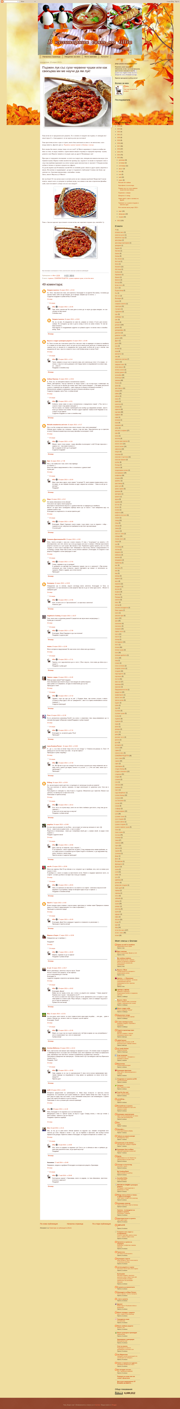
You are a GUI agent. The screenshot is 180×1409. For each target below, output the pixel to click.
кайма (117, 393)
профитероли (119, 695)
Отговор (49, 299)
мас (116, 565)
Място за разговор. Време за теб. (127, 953)
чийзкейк (118, 898)
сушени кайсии (119, 822)
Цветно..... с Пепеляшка (125, 978)
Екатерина (50, 583)
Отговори (52, 303)
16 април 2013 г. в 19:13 (65, 805)
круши (117, 499)
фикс (116, 859)
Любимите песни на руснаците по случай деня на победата (127, 1357)
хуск (116, 877)
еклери (117, 348)
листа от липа (119, 533)
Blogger (114, 1405)
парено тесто (119, 631)
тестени (117, 835)
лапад (117, 520)
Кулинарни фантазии (124, 1070)
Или (48, 1128)
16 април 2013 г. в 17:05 (65, 600)
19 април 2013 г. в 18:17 (59, 968)
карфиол (118, 414)
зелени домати (119, 372)
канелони (118, 404)
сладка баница (119, 769)
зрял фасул (118, 388)
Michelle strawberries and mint (57, 424)
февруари (122, 214)
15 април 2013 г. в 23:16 (66, 290)
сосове (117, 803)
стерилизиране (119, 811)
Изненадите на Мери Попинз (126, 1292)
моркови (117, 584)
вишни (117, 301)
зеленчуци (118, 377)
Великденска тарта (123, 1137)
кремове (117, 491)
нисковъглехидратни (121, 607)
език (116, 346)
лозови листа (119, 539)
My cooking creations (124, 958)
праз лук (117, 681)
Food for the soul (122, 1092)
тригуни (117, 848)
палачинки (118, 623)
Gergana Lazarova (53, 290)
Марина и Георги (52, 935)
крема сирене (119, 489)
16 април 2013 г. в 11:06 (59, 646)
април (121, 180)
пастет (117, 636)
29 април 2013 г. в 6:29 (58, 1090)
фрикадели (118, 864)
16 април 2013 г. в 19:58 (65, 845)
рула (116, 742)
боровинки (118, 274)
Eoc (118, 1122)
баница (117, 256)
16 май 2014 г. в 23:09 (65, 1145)
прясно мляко (119, 700)
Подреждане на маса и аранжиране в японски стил (125, 1348)
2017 (119, 146)
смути (117, 790)
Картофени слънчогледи (126, 185)
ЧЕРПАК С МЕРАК (123, 990)
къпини (117, 510)
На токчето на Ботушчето (124, 1253)
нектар (117, 605)
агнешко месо (119, 232)
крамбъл (117, 481)
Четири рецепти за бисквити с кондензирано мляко (126, 972)
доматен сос (119, 335)
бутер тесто (118, 285)
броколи (117, 280)
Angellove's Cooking (54, 615)
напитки (117, 599)
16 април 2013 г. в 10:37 (68, 615)
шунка (117, 911)
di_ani (49, 968)
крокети (117, 496)
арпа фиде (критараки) (122, 243)
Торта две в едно (122, 1220)
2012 (119, 220)
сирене (117, 761)
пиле (116, 652)
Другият (119, 1304)
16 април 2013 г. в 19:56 (59, 866)
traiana (49, 646)
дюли (116, 343)
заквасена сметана (121, 359)
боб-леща (118, 269)
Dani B (49, 902)
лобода (117, 536)
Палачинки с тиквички (123, 1213)
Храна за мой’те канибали (126, 944)
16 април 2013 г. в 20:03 (65, 885)
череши (117, 890)
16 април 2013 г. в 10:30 (62, 583)
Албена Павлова (52, 379)
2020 (119, 137)
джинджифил (119, 330)
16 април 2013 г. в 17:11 (65, 659)
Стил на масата (122, 1346)
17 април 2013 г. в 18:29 (65, 919)
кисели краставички (121, 441)
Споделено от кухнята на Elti (127, 1079)
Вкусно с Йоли (122, 970)
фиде (116, 856)
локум (117, 541)
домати (117, 338)
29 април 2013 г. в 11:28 (60, 1109)
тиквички (118, 843)
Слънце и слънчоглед (124, 1164)
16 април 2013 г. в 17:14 (65, 696)
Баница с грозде (88, 145)
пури (116, 708)
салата (117, 747)
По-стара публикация (101, 1224)
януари (121, 217)
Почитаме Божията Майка (125, 1131)
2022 (119, 131)
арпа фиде (118, 240)
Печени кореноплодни (124, 1065)
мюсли (117, 594)
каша (116, 422)
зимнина (117, 380)
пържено (50, 278)
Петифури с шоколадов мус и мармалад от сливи (126, 1188)
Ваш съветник (122, 951)
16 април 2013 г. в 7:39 (58, 461)
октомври (122, 163)
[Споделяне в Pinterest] (73, 276)
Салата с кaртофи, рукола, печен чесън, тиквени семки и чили (127, 1236)
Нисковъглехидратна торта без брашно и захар (126, 1108)
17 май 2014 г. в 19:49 (61, 1162)
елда (116, 351)
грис (116, 319)
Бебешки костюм (122, 1341)
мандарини (118, 560)
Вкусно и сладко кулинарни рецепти (59, 341)
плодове (117, 671)
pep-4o (49, 866)
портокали (118, 676)
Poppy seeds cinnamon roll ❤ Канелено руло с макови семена (126, 1042)
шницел (117, 906)
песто (117, 644)
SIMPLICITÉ (121, 1225)
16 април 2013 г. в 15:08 (70, 746)
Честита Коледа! (122, 1080)
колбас (117, 462)
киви (116, 433)
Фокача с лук (121, 1327)
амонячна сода (119, 237)
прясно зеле (119, 697)
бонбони (117, 272)
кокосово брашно (120, 459)
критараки (118, 494)
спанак (117, 806)
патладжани (119, 642)
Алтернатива (121, 1321)
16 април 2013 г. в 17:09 (65, 630)
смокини (117, 787)
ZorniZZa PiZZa (122, 1178)
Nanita (119, 1156)
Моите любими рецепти (125, 1326)
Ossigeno (120, 1085)
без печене (118, 259)
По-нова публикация (49, 1224)
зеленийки (118, 375)
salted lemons (121, 1040)
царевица (118, 880)
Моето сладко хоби (123, 1008)
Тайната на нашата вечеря (126, 1136)
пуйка (117, 705)
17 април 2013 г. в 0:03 (59, 902)
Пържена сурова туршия (72, 145)
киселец (117, 438)
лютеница (118, 547)
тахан (117, 829)
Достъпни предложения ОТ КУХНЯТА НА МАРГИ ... (126, 1382)
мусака (117, 589)
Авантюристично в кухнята (126, 1218)
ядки (116, 925)
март (120, 211)
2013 (119, 157)
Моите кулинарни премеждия (127, 1332)
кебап (117, 428)
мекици (117, 576)
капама (117, 407)
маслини (117, 568)
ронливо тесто (119, 737)
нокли (117, 613)
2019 (119, 140)
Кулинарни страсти (123, 1258)
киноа (117, 436)
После (119, 1100)
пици (116, 660)
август (121, 168)
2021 (119, 134)
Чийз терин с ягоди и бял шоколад (127, 1198)
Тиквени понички (122, 1050)
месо (116, 581)
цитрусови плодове (121, 885)
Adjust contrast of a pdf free (124, 1173)
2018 (119, 143)
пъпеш (117, 716)
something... (121, 1099)
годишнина (118, 311)
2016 (119, 149)
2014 (119, 155)
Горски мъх (121, 1252)
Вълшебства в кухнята (124, 1106)
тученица (118, 853)
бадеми (117, 248)
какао (116, 399)
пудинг (117, 703)
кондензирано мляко (121, 470)
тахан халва (119, 832)
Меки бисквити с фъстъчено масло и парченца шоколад (127, 1261)
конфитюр (118, 475)
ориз (116, 621)
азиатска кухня (119, 235)
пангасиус (118, 626)
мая (116, 570)
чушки (117, 903)
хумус (117, 874)
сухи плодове (119, 819)
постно (117, 679)
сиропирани (118, 766)
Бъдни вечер (119, 290)
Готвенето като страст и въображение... (125, 1232)
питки (116, 658)
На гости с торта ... (122, 1166)
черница (117, 893)
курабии (117, 502)
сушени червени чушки (76, 278)
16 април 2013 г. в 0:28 (65, 441)
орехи (117, 618)
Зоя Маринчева (122, 1354)
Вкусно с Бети (122, 1000)
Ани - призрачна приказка (124, 1371)
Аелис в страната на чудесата (127, 1363)
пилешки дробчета (121, 655)
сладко (117, 777)
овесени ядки (119, 615)
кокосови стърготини (121, 457)
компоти (117, 467)
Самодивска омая (123, 1319)
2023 (119, 129)
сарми (117, 750)
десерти (117, 325)
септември (122, 166)
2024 (119, 126)
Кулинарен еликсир (123, 1203)
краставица (118, 483)
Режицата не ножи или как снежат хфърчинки (126, 1377)
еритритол (118, 354)
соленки (117, 798)
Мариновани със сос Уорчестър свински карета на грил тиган (126, 1158)
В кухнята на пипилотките (126, 1287)
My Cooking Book (123, 1171)
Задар (119, 1124)
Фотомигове (118, 861)
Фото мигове (90, 56)
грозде (117, 322)
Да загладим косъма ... (124, 1369)
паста (117, 634)
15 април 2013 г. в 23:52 (66, 379)
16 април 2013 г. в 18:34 (60, 782)
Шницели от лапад (124, 195)
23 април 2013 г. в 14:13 (67, 1048)
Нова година (119, 610)
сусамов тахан (119, 816)
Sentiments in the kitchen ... (126, 1143)
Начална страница (51, 56)
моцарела (118, 586)
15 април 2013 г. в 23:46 (79, 341)
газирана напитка (120, 303)
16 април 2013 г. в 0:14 (65, 359)
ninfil (49, 1090)
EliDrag (49, 782)
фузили (117, 866)
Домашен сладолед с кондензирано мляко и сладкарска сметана (127, 993)
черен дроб (118, 888)
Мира (49, 499)
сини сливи (118, 758)
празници (118, 684)
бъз (116, 293)
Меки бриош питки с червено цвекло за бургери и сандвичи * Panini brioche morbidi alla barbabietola (126, 962)
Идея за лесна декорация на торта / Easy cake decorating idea (127, 1116)
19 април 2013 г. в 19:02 (65, 988)
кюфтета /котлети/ (121, 515)
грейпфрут (118, 317)
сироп (117, 763)
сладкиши (118, 774)
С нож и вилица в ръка (125, 1022)
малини (117, 557)
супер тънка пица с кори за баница (127, 1205)
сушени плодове (120, 824)
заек (116, 356)
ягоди (117, 922)
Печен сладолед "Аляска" (124, 1010)
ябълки (117, 919)
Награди (117, 597)
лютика (117, 549)
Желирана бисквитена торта (125, 1364)
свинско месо (119, 753)
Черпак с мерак (52, 677)
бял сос (117, 296)
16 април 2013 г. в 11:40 (65, 677)
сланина (117, 779)
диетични (118, 333)
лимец (117, 528)
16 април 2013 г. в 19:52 (72, 319)
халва (117, 869)
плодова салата (120, 668)
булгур (117, 282)
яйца (116, 927)
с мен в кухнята (122, 1299)
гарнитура (118, 306)
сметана (117, 785)
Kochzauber (121, 1274)
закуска (117, 362)
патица (117, 639)
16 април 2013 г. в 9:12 (58, 499)
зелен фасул (119, 367)
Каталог (105, 56)
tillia (53, 307)
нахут (117, 602)
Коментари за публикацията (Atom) (60, 1228)
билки (117, 264)
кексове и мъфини (121, 430)
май (120, 177)
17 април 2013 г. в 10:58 (66, 935)
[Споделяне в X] (69, 276)
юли (120, 171)
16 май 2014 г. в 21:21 (57, 1128)
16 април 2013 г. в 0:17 (75, 424)
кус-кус (117, 504)
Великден (118, 298)
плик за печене (119, 666)
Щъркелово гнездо (123, 1015)
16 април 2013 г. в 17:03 (65, 561)
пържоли (118, 721)
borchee (97, 1405)
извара (117, 391)
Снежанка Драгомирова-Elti (56, 539)
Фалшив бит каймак (124, 182)
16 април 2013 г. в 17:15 (65, 730)
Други (117, 340)
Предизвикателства (121, 689)
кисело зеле (119, 444)
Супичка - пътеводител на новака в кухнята (126, 1211)
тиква (116, 840)
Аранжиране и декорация (125, 1339)
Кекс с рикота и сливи (123, 1087)
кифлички (118, 449)
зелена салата (119, 370)
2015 (119, 152)
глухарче (118, 309)
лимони (117, 531)
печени (117, 647)
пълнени (117, 710)
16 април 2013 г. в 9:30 (73, 539)
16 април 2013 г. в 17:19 (65, 763)
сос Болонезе (119, 800)
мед (116, 573)
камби (117, 401)
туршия (117, 851)
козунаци (118, 454)
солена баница (119, 795)
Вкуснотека (121, 1064)
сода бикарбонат (120, 792)
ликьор (117, 526)
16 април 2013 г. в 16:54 (65, 479)
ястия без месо (89, 278)
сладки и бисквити (121, 771)
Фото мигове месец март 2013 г (128, 207)
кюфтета (118, 512)
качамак (117, 420)
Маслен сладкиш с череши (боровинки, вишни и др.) (125, 1034)
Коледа (117, 465)
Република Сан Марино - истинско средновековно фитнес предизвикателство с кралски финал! (127, 982)
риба (116, 734)
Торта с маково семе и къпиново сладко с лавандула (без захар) (126, 1002)
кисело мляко (119, 446)
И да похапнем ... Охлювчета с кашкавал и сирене (126, 1057)
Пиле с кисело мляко (123, 1094)
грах (116, 314)
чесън (117, 896)
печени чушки (119, 650)
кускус (117, 507)
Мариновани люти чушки (124, 946)
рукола (117, 740)
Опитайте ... (121, 1129)
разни (117, 726)
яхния (117, 935)
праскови (118, 687)
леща (116, 523)
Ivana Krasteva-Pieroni (54, 746)
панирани (118, 629)
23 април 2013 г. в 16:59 (65, 1070)
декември (122, 160)
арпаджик (118, 245)
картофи (117, 412)
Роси (49, 715)
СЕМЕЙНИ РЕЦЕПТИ (61, 278)
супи (116, 814)
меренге (117, 578)
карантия (118, 409)
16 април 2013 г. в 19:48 (61, 824)
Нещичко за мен (72, 56)
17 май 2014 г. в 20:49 (65, 1175)
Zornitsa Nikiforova (53, 1048)
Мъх (48, 1013)
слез (116, 782)
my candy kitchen (123, 1048)
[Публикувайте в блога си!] (67, 276)
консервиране (119, 473)
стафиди (118, 808)
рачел (117, 732)
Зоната (117, 383)
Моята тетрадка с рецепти (126, 1312)
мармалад (118, 562)
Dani (48, 461)
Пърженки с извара (124, 193)
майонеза (118, 555)
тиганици (118, 837)
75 (115, 229)
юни (120, 174)
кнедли (117, 451)
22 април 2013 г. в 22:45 (65, 1030)
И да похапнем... (122, 1055)
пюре (116, 724)
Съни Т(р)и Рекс (122, 1180)
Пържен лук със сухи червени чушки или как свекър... (127, 189)
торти (116, 845)
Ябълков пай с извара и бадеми (126, 1144)
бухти (117, 288)
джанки (117, 327)
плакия (117, 663)
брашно (117, 277)
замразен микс (119, 364)
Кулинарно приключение (125, 1114)
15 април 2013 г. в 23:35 (65, 307)
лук (116, 544)
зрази (116, 385)
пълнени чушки (120, 713)
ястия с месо (119, 933)
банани (117, 253)
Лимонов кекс (121, 1334)
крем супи (118, 486)
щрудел (117, 914)
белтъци (117, 261)
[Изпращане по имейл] (65, 276)
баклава (117, 251)
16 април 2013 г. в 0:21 (65, 401)
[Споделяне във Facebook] (71, 276)
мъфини (117, 592)
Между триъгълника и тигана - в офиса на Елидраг (127, 1195)
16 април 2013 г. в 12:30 (58, 715)
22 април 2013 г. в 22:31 (58, 1013)
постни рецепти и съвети (125, 1267)
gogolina (50, 824)
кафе (116, 417)
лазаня (117, 518)
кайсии (117, 396)
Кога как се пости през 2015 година (127, 1268)
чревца (117, 901)
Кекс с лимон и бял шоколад (125, 1314)
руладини (118, 745)
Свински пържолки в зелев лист (126, 1151)
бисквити (118, 266)
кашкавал (118, 425)
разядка (117, 729)
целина (117, 882)
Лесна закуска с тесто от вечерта (127, 1294)
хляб (116, 872)
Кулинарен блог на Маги (125, 1149)
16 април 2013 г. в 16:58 (65, 521)
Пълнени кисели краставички (125, 1016)
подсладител (119, 673)
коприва (117, 478)
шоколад (118, 909)
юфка (117, 917)
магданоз (118, 552)
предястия (118, 692)
